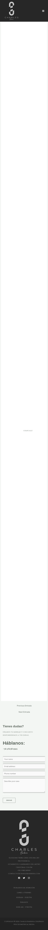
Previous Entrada (24, 706)
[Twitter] (24, 878)
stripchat (28, 431)
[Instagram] (29, 878)
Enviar (9, 800)
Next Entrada (24, 712)
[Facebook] (19, 878)
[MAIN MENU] (43, 10)
